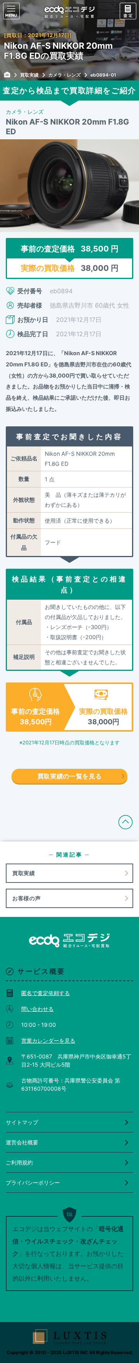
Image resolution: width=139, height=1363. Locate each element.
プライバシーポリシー (33, 1182)
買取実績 (23, 873)
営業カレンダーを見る (48, 1040)
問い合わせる (37, 1009)
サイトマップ (22, 1122)
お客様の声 (26, 898)
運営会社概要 (22, 1142)
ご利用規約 (19, 1162)
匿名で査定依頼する (45, 993)
